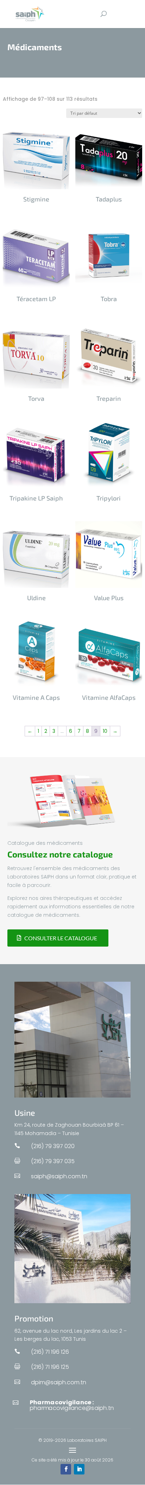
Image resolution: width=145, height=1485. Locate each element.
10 (105, 731)
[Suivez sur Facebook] (66, 1469)
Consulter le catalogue (60, 938)
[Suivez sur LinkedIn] (79, 1469)
